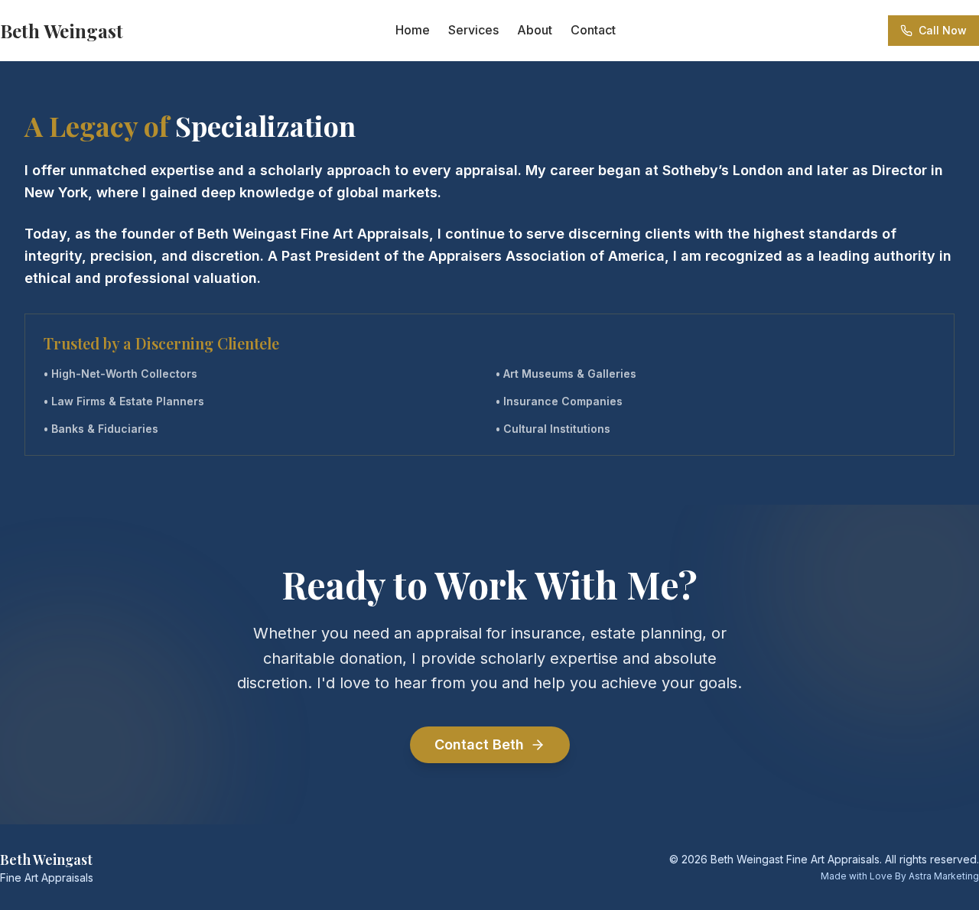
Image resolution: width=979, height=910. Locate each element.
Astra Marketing (944, 876)
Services (473, 29)
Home (412, 29)
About (534, 29)
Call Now (943, 30)
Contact (593, 29)
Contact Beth (479, 744)
